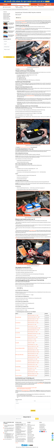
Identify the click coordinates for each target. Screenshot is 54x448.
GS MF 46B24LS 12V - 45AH (32, 368)
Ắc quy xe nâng (29, 427)
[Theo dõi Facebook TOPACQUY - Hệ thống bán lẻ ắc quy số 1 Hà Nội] (40, 431)
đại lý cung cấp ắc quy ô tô (26, 390)
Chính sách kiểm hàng (30, 441)
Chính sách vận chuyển (30, 438)
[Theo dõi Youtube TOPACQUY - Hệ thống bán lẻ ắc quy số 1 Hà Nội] (44, 431)
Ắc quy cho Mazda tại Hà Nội (20, 348)
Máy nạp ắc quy (29, 433)
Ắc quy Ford (17, 328)
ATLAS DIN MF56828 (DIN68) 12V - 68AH (34, 328)
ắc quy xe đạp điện (40, 383)
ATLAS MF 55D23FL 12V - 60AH (32, 326)
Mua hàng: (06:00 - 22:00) (9, 433)
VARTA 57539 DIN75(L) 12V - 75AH (33, 353)
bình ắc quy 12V (24, 22)
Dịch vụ (25, 6)
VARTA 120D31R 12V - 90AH (32, 324)
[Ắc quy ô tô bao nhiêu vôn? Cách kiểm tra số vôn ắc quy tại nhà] (5, 24)
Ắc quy (28, 6)
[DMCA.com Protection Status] (30, 445)
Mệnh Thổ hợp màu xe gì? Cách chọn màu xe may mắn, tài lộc (11, 36)
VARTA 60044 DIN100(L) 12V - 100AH (33, 357)
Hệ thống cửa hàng (41, 6)
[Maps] (52, 433)
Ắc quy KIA (17, 342)
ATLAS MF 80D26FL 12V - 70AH (32, 344)
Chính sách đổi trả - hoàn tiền (31, 437)
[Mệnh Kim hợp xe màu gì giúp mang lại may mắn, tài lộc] (5, 28)
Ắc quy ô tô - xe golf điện (30, 428)
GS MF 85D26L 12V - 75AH (32, 335)
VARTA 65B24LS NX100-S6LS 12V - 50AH (34, 333)
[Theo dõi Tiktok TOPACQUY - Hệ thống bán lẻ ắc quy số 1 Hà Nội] (42, 431)
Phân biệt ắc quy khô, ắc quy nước (25, 147)
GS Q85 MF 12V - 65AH (31, 370)
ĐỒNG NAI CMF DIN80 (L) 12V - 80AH (33, 351)
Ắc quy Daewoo (18, 322)
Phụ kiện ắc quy (29, 432)
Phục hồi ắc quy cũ (41, 427)
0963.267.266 (41, 4)
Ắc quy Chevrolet (18, 317)
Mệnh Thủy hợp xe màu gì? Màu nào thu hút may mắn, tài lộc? (11, 32)
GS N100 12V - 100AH (31, 342)
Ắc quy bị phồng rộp (23, 69)
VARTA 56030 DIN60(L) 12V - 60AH (33, 315)
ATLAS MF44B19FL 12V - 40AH (32, 359)
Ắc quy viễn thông (29, 429)
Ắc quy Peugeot (18, 366)
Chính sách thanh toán (30, 436)
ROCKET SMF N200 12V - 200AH (33, 337)
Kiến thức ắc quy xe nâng (6, 16)
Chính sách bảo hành (30, 439)
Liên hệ (35, 6)
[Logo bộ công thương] (24, 445)
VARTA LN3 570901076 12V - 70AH (33, 346)
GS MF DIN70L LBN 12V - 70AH (32, 364)
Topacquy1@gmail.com (9, 439)
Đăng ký (37, 418)
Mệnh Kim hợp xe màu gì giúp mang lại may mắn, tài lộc (11, 28)
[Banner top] (27, 1)
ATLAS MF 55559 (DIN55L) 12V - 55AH (33, 317)
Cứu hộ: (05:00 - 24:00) (8, 434)
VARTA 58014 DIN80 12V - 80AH (32, 355)
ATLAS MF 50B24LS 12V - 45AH (32, 331)
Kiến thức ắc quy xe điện (6, 13)
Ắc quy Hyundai (18, 337)
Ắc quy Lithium (29, 430)
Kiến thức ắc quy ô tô (6, 17)
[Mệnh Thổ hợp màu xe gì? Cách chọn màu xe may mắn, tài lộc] (5, 36)
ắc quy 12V (23, 28)
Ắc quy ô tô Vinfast (19, 375)
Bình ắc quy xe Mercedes (19, 354)
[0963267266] (52, 440)
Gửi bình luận (33, 410)
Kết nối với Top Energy (19, 7)
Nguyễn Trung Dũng (18, 14)
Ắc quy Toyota (18, 370)
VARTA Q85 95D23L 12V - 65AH (32, 348)
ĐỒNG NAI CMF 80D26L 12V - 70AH (33, 362)
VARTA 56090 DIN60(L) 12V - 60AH (33, 366)
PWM (16, 34)
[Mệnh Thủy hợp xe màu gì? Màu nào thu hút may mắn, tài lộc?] (5, 32)
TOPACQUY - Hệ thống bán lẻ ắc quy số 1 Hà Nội (28, 447)
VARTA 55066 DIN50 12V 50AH (32, 375)
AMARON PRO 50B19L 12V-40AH (33, 320)
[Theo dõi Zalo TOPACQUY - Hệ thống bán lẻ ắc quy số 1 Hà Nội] (46, 431)
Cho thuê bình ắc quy (42, 428)
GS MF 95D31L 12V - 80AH (32, 339)
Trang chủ (16, 6)
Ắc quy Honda (18, 332)
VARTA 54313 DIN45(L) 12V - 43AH (33, 373)
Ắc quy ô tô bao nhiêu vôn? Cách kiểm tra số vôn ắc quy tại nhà (11, 24)
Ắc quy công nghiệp (30, 431)
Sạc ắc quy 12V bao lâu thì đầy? (20, 20)
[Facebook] (52, 436)
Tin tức (32, 6)
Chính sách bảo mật (30, 440)
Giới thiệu (21, 6)
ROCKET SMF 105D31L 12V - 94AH (33, 322)
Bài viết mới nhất (6, 21)
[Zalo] (52, 438)
